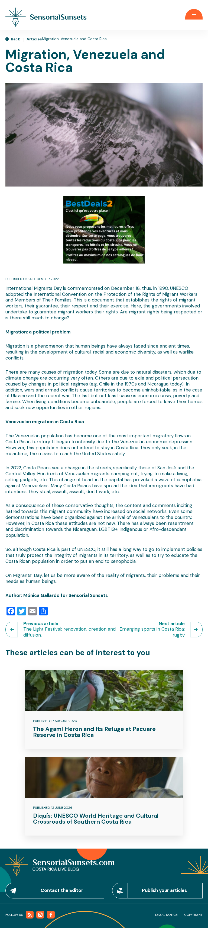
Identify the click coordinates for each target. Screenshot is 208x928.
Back (15, 39)
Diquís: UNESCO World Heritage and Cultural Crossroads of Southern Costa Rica (95, 819)
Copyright (193, 915)
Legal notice (166, 915)
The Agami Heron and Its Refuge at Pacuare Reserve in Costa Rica (94, 732)
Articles (34, 39)
